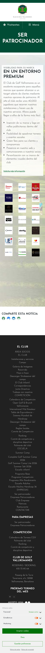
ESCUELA (22, 449)
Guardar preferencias (22, 644)
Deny (22, 637)
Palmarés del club (22, 445)
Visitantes (12, 25)
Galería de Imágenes (22, 367)
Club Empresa (22, 501)
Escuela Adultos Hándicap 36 (22, 487)
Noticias (22, 504)
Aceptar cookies (22, 631)
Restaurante (22, 507)
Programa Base (22, 474)
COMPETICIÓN (22, 395)
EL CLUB (22, 355)
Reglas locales (22, 428)
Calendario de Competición (22, 400)
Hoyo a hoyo (22, 373)
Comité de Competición (22, 432)
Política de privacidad (27, 649)
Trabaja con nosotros (22, 392)
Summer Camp (22, 453)
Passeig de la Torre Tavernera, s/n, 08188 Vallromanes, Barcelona (22, 578)
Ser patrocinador (22, 494)
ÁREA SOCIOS (22, 352)
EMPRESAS (22, 490)
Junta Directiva (22, 389)
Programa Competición (22, 477)
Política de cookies (15, 649)
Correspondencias (22, 386)
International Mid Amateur (22, 409)
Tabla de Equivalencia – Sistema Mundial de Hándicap (22, 415)
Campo (22, 362)
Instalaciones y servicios (22, 359)
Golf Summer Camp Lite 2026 (22, 463)
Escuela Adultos (22, 483)
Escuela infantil (22, 470)
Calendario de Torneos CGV (22, 538)
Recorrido (22, 370)
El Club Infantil (22, 383)
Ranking (22, 436)
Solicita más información (14, 171)
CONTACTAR (22, 510)
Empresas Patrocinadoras (22, 497)
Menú (35, 25)
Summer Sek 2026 (22, 467)
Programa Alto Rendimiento (22, 480)
